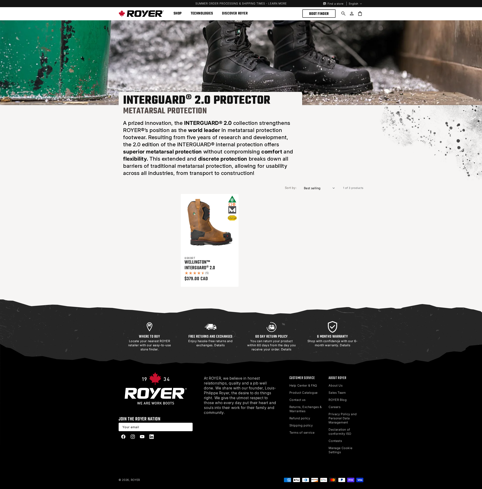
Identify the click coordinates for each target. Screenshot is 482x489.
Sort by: (290, 188)
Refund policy (299, 418)
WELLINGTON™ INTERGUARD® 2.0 (200, 265)
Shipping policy (301, 425)
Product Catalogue (303, 392)
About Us (335, 385)
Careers (334, 407)
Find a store (336, 3)
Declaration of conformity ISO (340, 432)
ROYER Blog (338, 400)
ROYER (135, 479)
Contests (335, 441)
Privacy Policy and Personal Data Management (343, 418)
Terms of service (302, 432)
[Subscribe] (188, 427)
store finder (149, 349)
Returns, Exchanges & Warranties (305, 409)
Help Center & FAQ (303, 385)
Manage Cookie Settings (340, 450)
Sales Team (337, 392)
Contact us (297, 400)
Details (219, 345)
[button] (343, 13)
